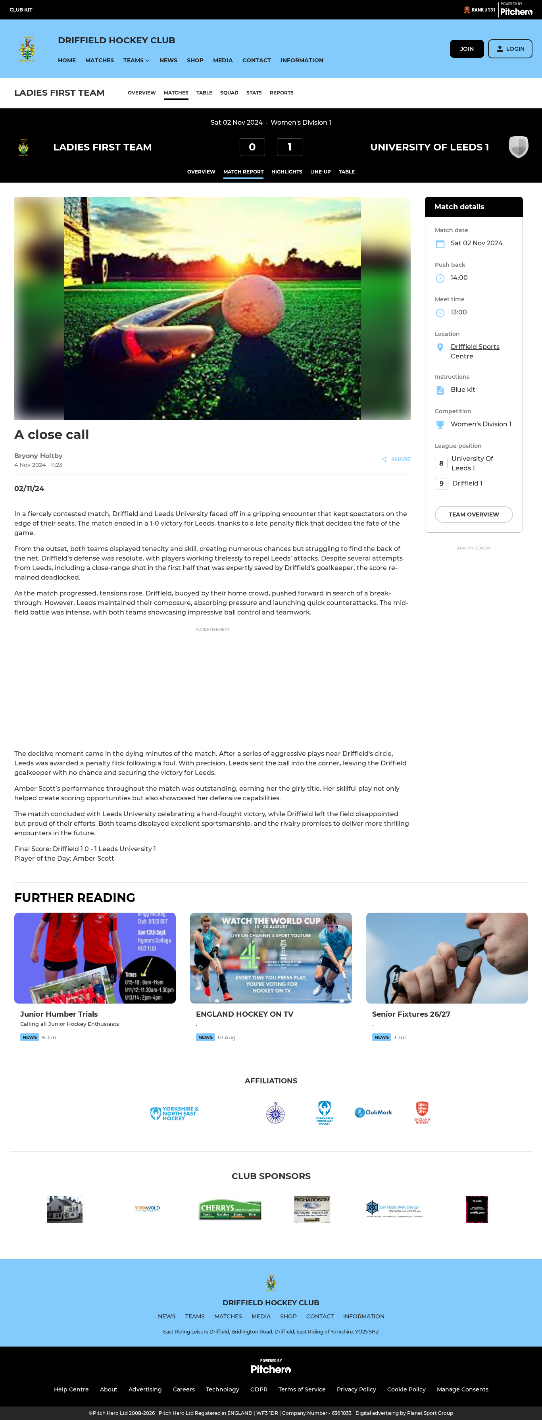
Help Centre (71, 1389)
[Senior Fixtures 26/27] (447, 958)
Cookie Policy (406, 1389)
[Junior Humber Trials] (95, 958)
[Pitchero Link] (516, 13)
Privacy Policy (356, 1389)
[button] (67, 60)
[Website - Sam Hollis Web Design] (395, 1210)
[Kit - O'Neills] (477, 1210)
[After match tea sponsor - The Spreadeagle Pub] (64, 1210)
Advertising (145, 1389)
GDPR (258, 1389)
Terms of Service (302, 1389)
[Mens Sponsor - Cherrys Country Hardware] (229, 1210)
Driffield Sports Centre (475, 351)
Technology (222, 1389)
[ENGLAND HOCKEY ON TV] (271, 958)
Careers (184, 1389)
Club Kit (21, 10)
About (108, 1389)
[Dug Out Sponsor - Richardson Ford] (312, 1210)
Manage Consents (462, 1389)
